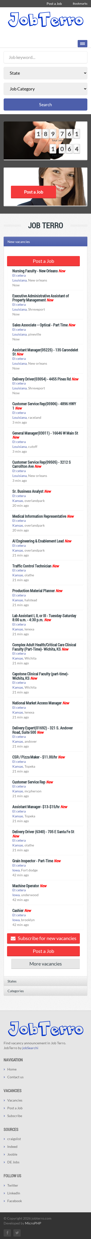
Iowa (16, 870)
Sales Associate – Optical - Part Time (40, 324)
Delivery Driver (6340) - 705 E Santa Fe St (43, 831)
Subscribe (14, 1116)
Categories (16, 991)
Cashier (18, 910)
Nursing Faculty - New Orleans (35, 270)
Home (12, 1069)
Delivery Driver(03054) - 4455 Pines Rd (41, 378)
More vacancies (45, 963)
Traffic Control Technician (31, 565)
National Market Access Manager (37, 702)
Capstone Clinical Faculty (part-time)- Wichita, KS (40, 676)
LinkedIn (13, 1193)
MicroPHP (33, 1223)
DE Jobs (13, 1162)
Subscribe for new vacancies (46, 938)
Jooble (12, 1154)
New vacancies (19, 242)
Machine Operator (25, 885)
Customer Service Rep (28, 781)
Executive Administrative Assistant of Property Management (40, 298)
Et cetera (19, 275)
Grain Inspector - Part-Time (32, 860)
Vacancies (14, 1100)
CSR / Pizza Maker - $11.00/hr (34, 756)
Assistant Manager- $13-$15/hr (36, 806)
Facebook (14, 1201)
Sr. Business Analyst (27, 491)
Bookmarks (80, 3)
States (12, 981)
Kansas (17, 501)
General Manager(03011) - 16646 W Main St (45, 432)
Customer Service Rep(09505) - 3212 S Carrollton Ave (41, 464)
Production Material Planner (33, 590)
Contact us (15, 1077)
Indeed (12, 1146)
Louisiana (19, 280)
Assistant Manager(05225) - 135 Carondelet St (45, 352)
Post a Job (54, 3)
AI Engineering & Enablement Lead (38, 540)
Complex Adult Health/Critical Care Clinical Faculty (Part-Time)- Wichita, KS (44, 647)
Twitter (12, 1185)
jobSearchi (30, 1048)
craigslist (14, 1139)
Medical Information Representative (39, 516)
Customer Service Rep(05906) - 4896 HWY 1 (44, 405)
